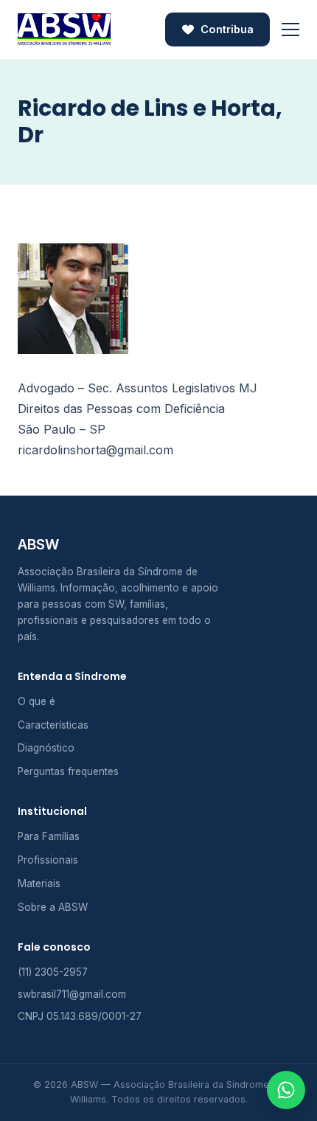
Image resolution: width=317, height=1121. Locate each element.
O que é (36, 701)
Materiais (39, 883)
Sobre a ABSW (53, 907)
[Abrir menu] (290, 29)
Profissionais (48, 860)
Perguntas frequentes (68, 771)
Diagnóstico (46, 748)
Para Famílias (49, 836)
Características (53, 725)
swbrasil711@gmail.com (72, 994)
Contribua (227, 29)
